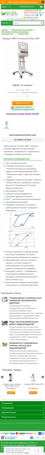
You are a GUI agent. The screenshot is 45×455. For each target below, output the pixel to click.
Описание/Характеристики (22, 135)
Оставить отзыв (22, 140)
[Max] (41, 15)
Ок (38, 451)
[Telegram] (37, 15)
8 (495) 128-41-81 (30, 11)
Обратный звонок (26, 7)
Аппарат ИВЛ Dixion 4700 (34, 384)
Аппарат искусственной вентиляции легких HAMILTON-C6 (12, 386)
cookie (26, 453)
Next (12, 125)
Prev (2, 377)
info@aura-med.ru (32, 17)
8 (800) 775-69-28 (30, 13)
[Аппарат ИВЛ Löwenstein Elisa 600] (22, 78)
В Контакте (31, 438)
